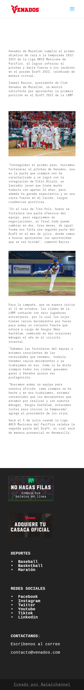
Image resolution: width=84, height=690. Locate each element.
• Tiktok (22, 613)
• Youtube (23, 609)
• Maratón (23, 570)
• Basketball (27, 566)
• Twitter (23, 605)
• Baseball (24, 561)
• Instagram (25, 601)
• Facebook (24, 596)
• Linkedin (24, 617)
